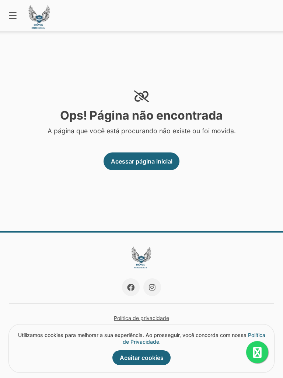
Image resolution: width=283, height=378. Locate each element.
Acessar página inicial (141, 161)
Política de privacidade (141, 318)
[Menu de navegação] (13, 15)
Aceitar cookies (142, 357)
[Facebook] (131, 287)
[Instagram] (152, 287)
